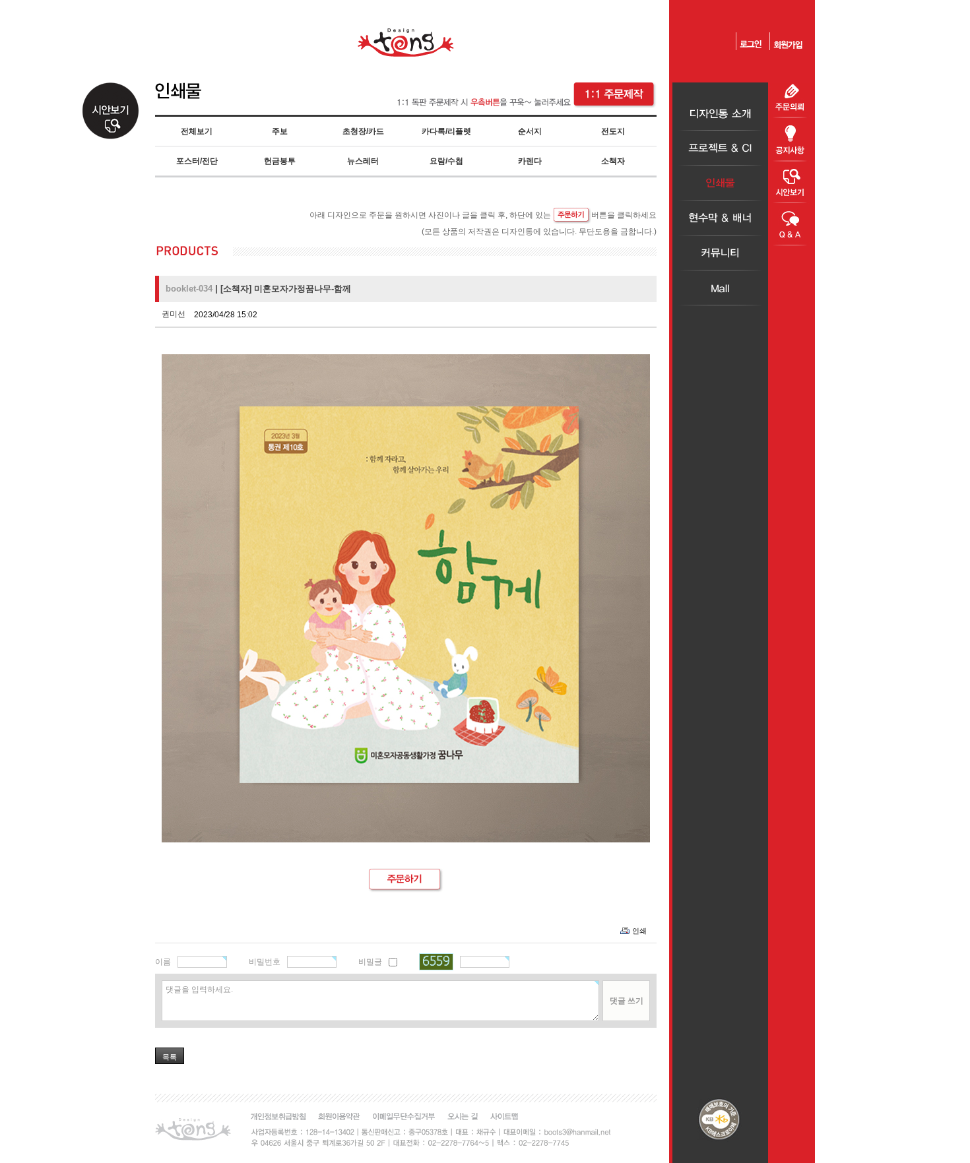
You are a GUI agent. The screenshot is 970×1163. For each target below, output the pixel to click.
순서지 (530, 131)
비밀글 (370, 961)
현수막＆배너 (720, 218)
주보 (280, 131)
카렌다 (530, 161)
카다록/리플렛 (446, 131)
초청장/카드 (363, 131)
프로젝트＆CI (720, 148)
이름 (163, 961)
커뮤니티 (720, 253)
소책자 (613, 161)
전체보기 (196, 131)
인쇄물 (720, 183)
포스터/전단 (197, 161)
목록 (169, 1057)
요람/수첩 (446, 161)
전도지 (613, 131)
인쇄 (639, 931)
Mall (720, 287)
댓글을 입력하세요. (199, 989)
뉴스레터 (363, 161)
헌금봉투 (280, 161)
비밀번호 (264, 961)
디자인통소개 (720, 113)
